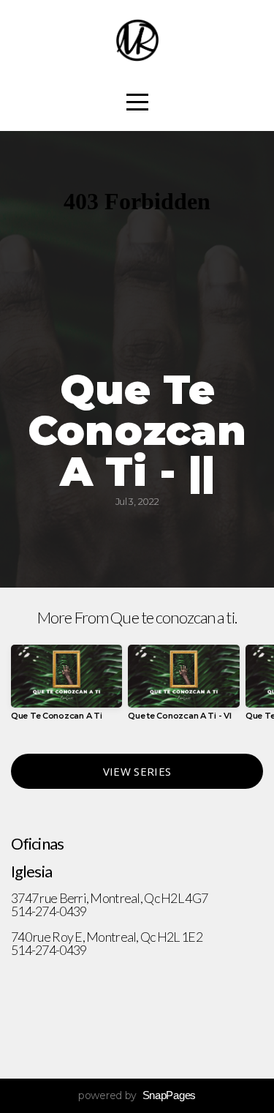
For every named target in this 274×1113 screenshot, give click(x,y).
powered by (137, 1095)
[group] (66, 688)
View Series (137, 771)
